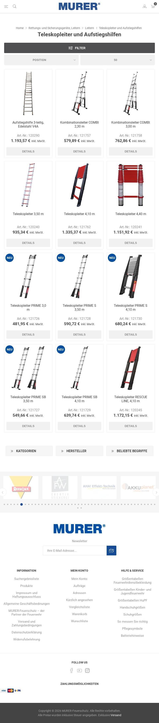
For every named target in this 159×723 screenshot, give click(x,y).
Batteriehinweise (132, 636)
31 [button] (105, 504)
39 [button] (131, 504)
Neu (9, 257)
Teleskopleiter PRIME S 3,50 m (79, 308)
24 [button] (81, 504)
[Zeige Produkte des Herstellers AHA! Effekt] (88, 487)
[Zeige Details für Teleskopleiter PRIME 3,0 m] (28, 277)
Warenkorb (79, 614)
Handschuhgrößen (132, 607)
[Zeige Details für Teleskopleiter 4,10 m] (80, 185)
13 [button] (45, 504)
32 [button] (108, 504)
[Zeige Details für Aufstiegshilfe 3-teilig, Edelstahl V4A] (28, 93)
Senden (111, 550)
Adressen (79, 593)
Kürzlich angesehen (79, 600)
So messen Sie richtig (132, 621)
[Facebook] (71, 670)
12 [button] (42, 504)
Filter (80, 48)
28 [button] (95, 504)
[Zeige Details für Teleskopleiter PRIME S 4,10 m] (131, 277)
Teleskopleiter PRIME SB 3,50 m (28, 399)
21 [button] (71, 504)
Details (28, 151)
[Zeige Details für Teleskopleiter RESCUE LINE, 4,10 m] (131, 368)
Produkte (26, 586)
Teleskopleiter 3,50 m (28, 214)
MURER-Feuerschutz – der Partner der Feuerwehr (26, 612)
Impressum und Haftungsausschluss (26, 595)
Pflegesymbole (132, 628)
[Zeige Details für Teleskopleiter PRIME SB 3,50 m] (28, 368)
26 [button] (88, 504)
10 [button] (35, 504)
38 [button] (128, 504)
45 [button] (151, 504)
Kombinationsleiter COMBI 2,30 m (79, 124)
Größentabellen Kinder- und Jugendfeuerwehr (132, 591)
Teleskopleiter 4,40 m (130, 214)
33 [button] (111, 504)
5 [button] (17, 504)
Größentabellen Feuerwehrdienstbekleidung (132, 580)
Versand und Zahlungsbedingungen (27, 623)
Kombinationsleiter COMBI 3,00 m (130, 124)
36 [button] (121, 504)
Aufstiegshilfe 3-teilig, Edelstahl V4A (28, 124)
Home (20, 28)
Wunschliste (79, 621)
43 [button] (144, 504)
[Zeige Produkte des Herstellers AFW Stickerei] (48, 487)
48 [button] (81, 508)
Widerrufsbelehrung (26, 639)
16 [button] (55, 504)
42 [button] (141, 504)
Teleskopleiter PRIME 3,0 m (28, 308)
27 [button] (91, 504)
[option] (49, 487)
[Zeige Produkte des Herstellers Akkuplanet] (127, 487)
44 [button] (148, 504)
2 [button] (7, 504)
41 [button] (138, 504)
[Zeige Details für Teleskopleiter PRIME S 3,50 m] (80, 277)
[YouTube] (79, 670)
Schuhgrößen (132, 614)
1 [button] (4, 504)
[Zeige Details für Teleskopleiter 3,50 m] (28, 185)
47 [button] (77, 508)
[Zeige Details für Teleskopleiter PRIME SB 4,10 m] (80, 368)
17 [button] (58, 504)
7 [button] (25, 504)
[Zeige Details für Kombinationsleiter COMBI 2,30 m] (80, 93)
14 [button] (48, 504)
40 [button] (134, 504)
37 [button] (124, 504)
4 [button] (14, 504)
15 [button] (52, 504)
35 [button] (118, 504)
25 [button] (85, 504)
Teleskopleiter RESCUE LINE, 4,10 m (130, 399)
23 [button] (78, 504)
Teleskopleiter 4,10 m (79, 214)
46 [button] (154, 504)
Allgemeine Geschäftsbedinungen (27, 604)
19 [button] (65, 504)
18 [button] (62, 504)
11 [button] (38, 504)
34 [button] (115, 504)
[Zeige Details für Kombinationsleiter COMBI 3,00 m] (131, 93)
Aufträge (79, 586)
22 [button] (75, 504)
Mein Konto (79, 579)
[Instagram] (87, 670)
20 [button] (68, 504)
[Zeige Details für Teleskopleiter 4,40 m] (131, 185)
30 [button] (101, 504)
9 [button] (32, 504)
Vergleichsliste (79, 607)
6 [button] (21, 504)
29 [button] (98, 504)
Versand (116, 715)
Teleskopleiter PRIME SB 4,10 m (79, 399)
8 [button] (28, 504)
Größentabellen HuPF (132, 600)
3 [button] (11, 504)
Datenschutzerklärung (27, 632)
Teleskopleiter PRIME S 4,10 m (130, 308)
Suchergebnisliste (26, 579)
